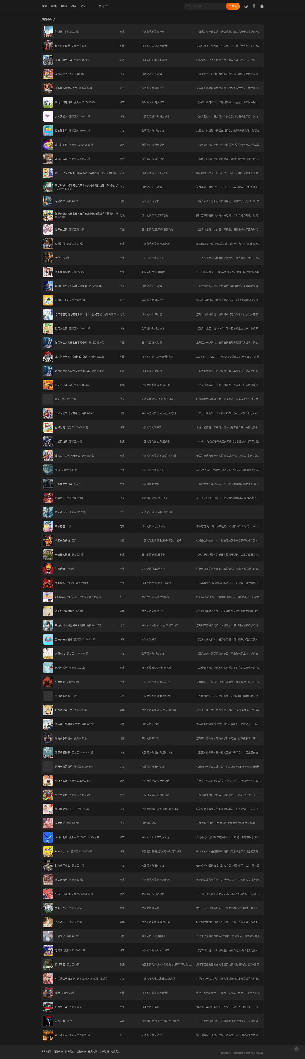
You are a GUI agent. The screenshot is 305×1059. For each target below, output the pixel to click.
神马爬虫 (69, 1051)
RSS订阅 (46, 1051)
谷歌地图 (104, 1051)
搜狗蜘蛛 (81, 1051)
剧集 (54, 6)
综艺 (83, 6)
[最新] (254, 6)
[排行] (262, 6)
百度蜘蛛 (58, 1051)
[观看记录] (246, 6)
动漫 (74, 6)
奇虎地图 (92, 1051)
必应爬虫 (115, 1051)
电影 (64, 6)
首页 (44, 6)
